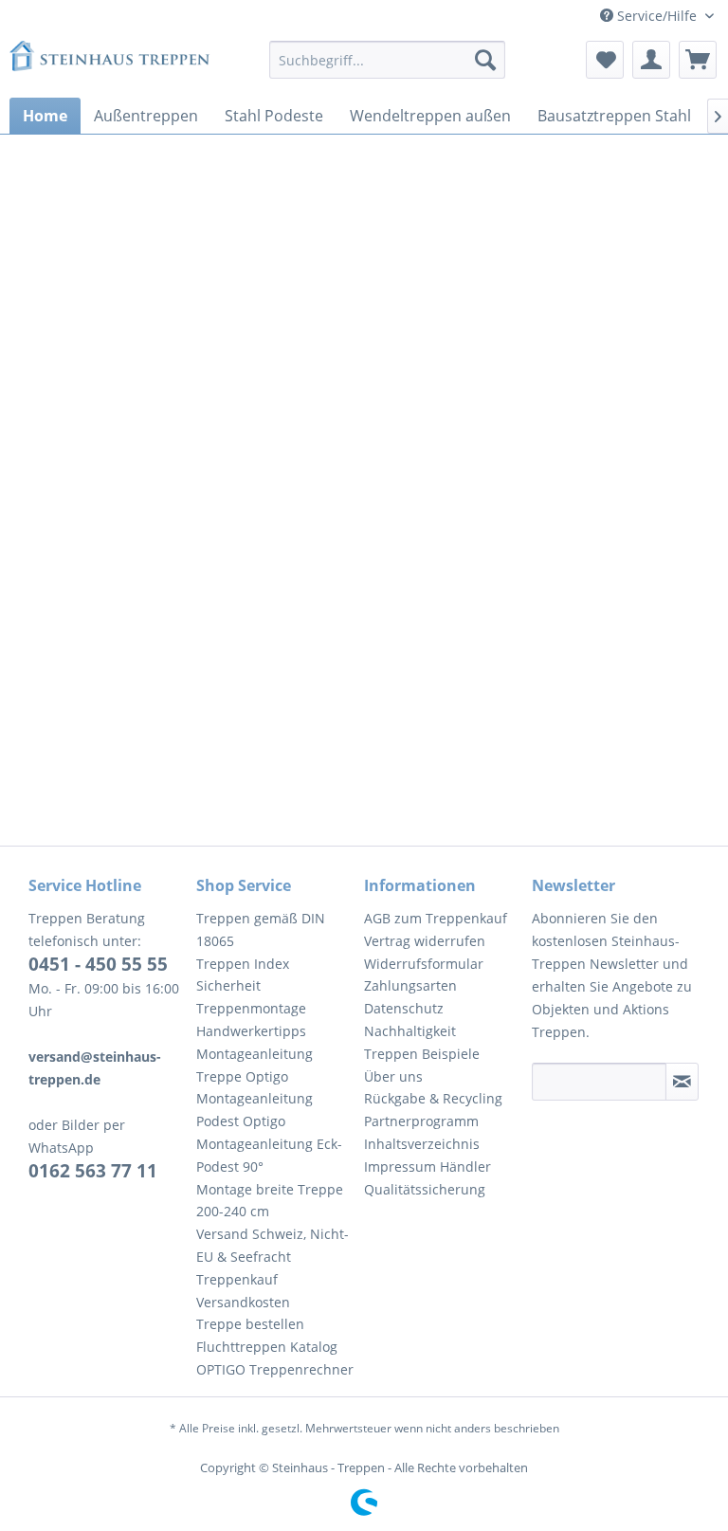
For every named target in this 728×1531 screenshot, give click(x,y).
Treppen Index (242, 964)
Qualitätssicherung (424, 1189)
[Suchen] (485, 60)
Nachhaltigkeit (410, 1031)
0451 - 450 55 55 (98, 964)
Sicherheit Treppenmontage (251, 996)
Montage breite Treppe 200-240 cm (269, 1200)
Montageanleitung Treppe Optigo (254, 1065)
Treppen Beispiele (422, 1054)
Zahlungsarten (410, 985)
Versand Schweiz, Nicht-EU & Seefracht (272, 1245)
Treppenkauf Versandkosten (243, 1290)
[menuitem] (387, 60)
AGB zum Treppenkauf (435, 918)
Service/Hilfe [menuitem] (657, 16)
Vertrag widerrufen (424, 941)
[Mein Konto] (651, 60)
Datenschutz (404, 1008)
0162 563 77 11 (92, 1170)
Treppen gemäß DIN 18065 (260, 929)
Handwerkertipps (251, 1031)
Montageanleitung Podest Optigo (254, 1109)
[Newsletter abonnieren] (682, 1082)
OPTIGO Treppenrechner (275, 1369)
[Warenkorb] (698, 60)
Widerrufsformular (423, 964)
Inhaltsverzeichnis (422, 1144)
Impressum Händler (427, 1166)
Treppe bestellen (250, 1324)
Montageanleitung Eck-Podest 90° (269, 1155)
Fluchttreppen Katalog (266, 1347)
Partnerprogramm (421, 1121)
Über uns (393, 1076)
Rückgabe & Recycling (433, 1098)
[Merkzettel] (605, 60)
